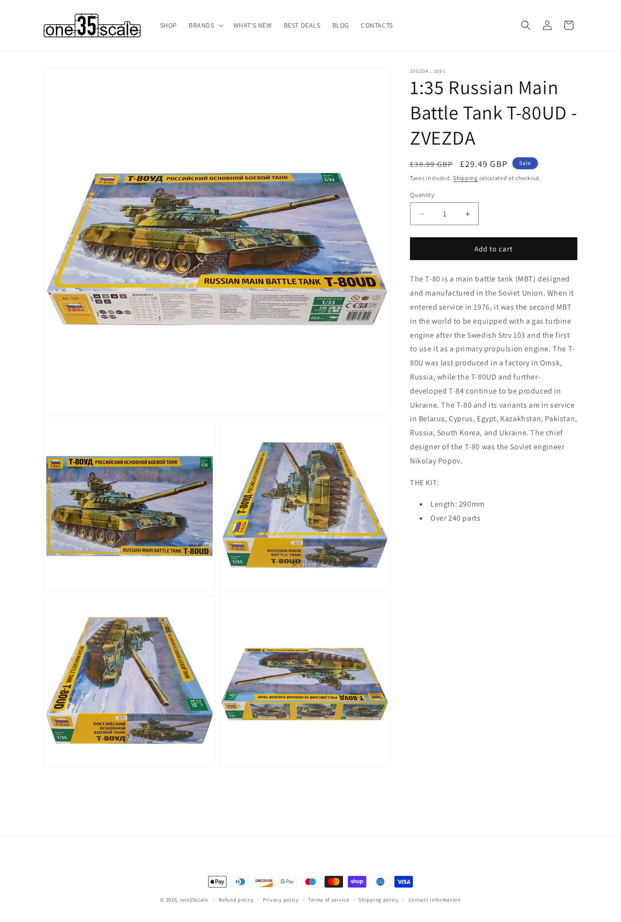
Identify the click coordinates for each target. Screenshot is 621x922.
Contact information (435, 899)
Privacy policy (281, 899)
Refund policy (236, 899)
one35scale (194, 899)
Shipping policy (379, 899)
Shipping (465, 177)
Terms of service (328, 899)
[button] (205, 25)
